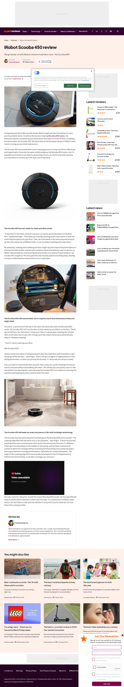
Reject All (70, 85)
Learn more (16, 79)
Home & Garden (50, 31)
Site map (19, 671)
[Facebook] (92, 31)
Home (6, 40)
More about (12, 540)
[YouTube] (110, 31)
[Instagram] (106, 31)
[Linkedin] (97, 31)
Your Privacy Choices (48, 671)
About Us (62, 671)
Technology (35, 31)
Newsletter (83, 31)
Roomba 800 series (57, 136)
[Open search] (117, 31)
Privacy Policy (31, 671)
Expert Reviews (10, 31)
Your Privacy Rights (41, 85)
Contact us (8, 671)
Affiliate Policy (74, 671)
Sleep (24, 31)
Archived (14, 40)
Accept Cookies (85, 85)
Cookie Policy (85, 80)
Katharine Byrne (14, 62)
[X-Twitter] (101, 31)
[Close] (91, 71)
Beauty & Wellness (68, 31)
